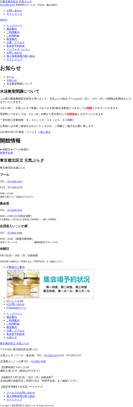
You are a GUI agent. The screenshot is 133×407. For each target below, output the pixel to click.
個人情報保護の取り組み (20, 56)
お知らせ (11, 80)
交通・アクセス (15, 42)
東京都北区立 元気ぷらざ (14, 343)
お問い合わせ (14, 10)
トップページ (14, 25)
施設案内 (11, 28)
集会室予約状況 (15, 45)
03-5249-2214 (7, 4)
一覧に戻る (44, 132)
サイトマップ (14, 14)
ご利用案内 (12, 32)
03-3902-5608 (14, 232)
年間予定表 (6, 152)
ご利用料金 (12, 35)
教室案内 (11, 39)
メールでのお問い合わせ (20, 392)
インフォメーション (18, 49)
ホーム (10, 76)
